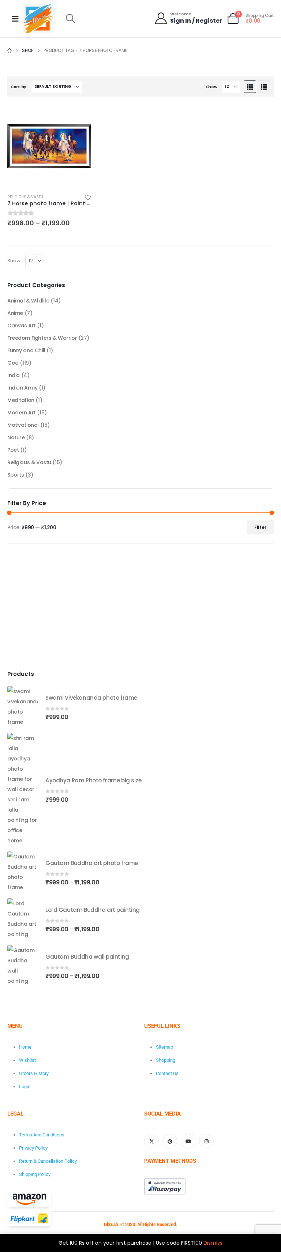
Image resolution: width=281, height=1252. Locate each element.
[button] (70, 18)
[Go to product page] (49, 146)
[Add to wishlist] (87, 197)
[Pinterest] (169, 1141)
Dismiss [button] (212, 1243)
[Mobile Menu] (15, 18)
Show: (212, 87)
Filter (260, 527)
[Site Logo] (38, 18)
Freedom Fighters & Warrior (42, 338)
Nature (16, 437)
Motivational (23, 425)
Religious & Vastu (25, 197)
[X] (151, 1141)
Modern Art (21, 412)
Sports (15, 474)
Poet (13, 450)
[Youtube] (188, 1141)
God (13, 362)
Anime (15, 313)
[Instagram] (206, 1141)
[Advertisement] (140, 602)
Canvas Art (21, 325)
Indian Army (22, 387)
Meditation (20, 400)
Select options (79, 116)
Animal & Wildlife (28, 300)
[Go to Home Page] (9, 50)
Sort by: (19, 87)
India (13, 375)
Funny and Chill (26, 350)
